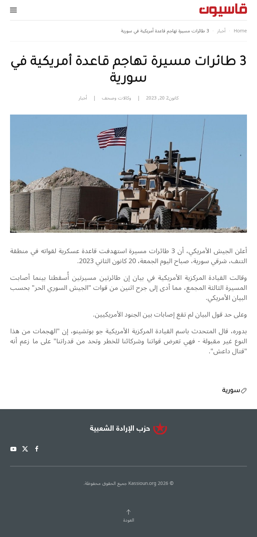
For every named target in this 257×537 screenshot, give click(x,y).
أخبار (83, 98)
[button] (13, 10)
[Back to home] (223, 10)
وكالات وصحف (116, 98)
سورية (231, 391)
